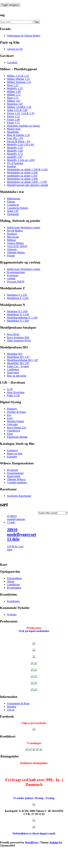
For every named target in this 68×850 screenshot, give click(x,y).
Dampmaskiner (15, 473)
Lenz (10, 418)
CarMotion (13, 369)
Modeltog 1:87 (15, 103)
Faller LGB (13, 395)
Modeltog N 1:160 (17, 311)
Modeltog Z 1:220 (17, 294)
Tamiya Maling (15, 243)
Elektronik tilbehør (17, 436)
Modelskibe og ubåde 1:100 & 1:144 (27, 169)
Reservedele (13, 476)
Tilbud (10, 581)
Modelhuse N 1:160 (18, 314)
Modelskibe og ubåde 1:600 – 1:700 (27, 181)
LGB (10, 389)
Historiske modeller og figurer (23, 125)
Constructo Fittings (17, 207)
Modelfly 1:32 (15, 147)
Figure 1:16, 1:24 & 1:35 (20, 113)
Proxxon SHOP (15, 281)
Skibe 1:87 (13, 211)
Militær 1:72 (14, 94)
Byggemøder (14, 587)
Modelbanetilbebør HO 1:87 (22, 360)
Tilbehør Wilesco (16, 479)
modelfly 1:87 (14, 156)
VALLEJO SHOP (17, 246)
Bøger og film (14, 453)
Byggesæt (12, 470)
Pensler (11, 255)
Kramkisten (13, 601)
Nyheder (12, 614)
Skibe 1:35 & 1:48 (17, 110)
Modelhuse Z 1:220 (18, 298)
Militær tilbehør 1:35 (18, 78)
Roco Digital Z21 (16, 427)
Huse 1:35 (12, 85)
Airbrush (12, 249)
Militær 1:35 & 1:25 (18, 75)
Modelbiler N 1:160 (18, 320)
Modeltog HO (14, 353)
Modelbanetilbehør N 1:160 (22, 317)
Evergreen (12, 275)
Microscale (13, 236)
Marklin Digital (15, 421)
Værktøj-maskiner (17, 482)
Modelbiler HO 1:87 (18, 363)
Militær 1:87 (14, 100)
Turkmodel (13, 214)
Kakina (54, 842)
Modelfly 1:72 (15, 153)
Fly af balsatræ (15, 163)
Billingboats (13, 198)
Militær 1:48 (14, 91)
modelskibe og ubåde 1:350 (22, 175)
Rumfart (11, 166)
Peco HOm (13, 334)
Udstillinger (13, 584)
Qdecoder (12, 424)
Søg (36, 22)
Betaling (11, 706)
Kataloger (12, 450)
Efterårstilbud (14, 578)
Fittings (11, 201)
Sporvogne (13, 372)
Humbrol (12, 233)
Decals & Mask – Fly (19, 141)
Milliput (11, 239)
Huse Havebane (16, 392)
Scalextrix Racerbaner (19, 495)
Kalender (12, 456)
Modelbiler (13, 132)
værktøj (11, 278)
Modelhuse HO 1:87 (18, 356)
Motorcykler (14, 128)
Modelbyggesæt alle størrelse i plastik (27, 185)
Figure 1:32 (13, 116)
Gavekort (12, 62)
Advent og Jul (14, 48)
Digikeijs (12, 408)
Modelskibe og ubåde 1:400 (22, 178)
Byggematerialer (16, 272)
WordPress (31, 842)
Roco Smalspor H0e (18, 337)
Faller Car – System (18, 366)
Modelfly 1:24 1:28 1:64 (20, 144)
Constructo (13, 204)
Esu (9, 415)
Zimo (10, 433)
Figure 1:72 (13, 122)
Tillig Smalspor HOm (19, 340)
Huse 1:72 (12, 97)
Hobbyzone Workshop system (23, 227)
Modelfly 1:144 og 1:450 (21, 160)
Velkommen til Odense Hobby (23, 35)
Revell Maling (15, 230)
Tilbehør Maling (16, 252)
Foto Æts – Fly (15, 138)
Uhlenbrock (13, 430)
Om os (10, 709)
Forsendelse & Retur (18, 703)
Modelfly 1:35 (15, 88)
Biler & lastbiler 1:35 (18, 135)
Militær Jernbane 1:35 (19, 82)
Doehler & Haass (16, 411)
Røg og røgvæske (17, 375)
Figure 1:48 (13, 119)
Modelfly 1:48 (15, 150)
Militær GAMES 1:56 (19, 107)
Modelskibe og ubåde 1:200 (22, 172)
